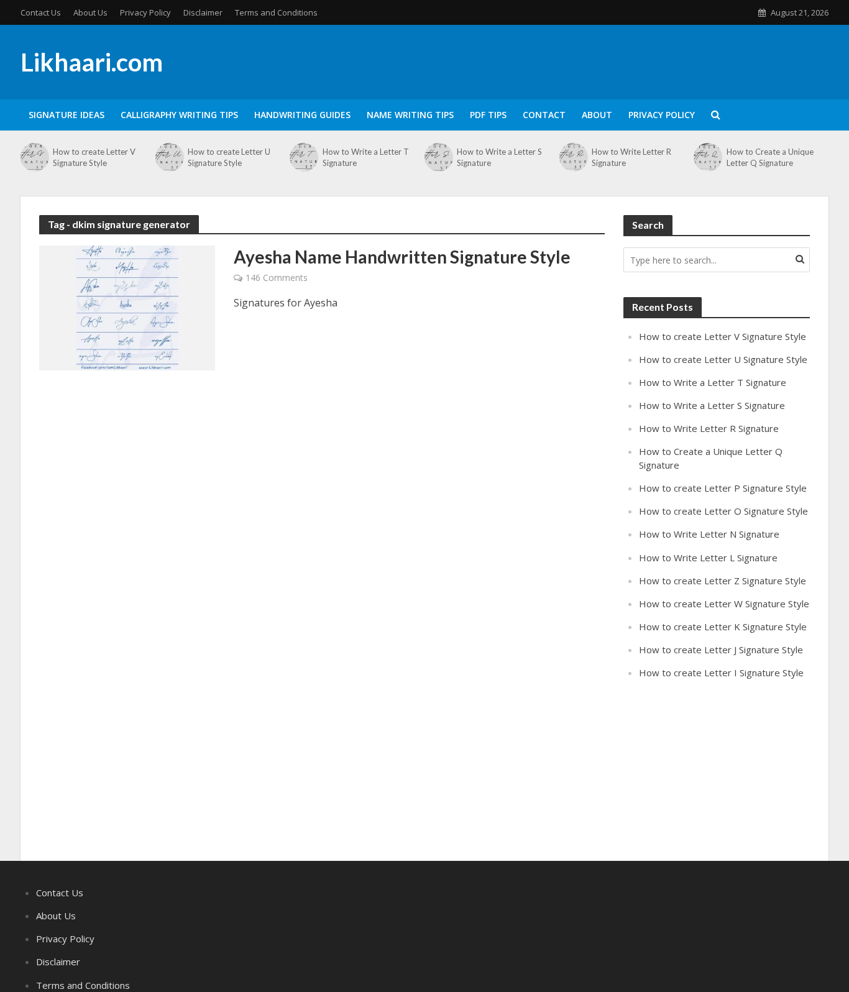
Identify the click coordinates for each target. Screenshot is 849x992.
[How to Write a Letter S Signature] (437, 157)
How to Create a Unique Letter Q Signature (770, 157)
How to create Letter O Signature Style (723, 511)
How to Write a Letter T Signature (366, 157)
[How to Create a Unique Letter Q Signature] (707, 157)
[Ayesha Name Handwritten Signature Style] (127, 307)
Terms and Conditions (276, 12)
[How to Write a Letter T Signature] (303, 157)
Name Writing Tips (410, 115)
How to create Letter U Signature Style (229, 157)
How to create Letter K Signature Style (723, 626)
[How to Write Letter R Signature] (572, 157)
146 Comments (277, 277)
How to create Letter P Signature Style (723, 488)
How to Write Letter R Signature (631, 157)
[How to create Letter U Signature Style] (168, 157)
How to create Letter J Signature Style (721, 649)
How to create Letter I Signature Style (721, 672)
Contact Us (41, 12)
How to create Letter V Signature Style (94, 157)
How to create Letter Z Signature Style (722, 580)
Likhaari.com (92, 62)
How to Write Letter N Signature (709, 534)
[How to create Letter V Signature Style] (34, 157)
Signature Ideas (66, 115)
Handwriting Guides (302, 115)
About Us (90, 12)
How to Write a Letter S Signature (499, 157)
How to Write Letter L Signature (708, 557)
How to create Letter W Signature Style (724, 603)
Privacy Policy (145, 12)
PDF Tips (488, 115)
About (597, 115)
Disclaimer (203, 12)
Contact (544, 115)
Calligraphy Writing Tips (179, 115)
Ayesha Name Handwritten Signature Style (402, 256)
